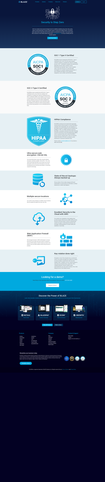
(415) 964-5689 (68, 280)
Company (50, 1)
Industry (44, 1)
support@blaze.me (57, 33)
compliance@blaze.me (65, 140)
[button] (47, 325)
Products (37, 1)
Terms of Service (65, 369)
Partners (65, 1)
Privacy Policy (73, 369)
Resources (57, 1)
